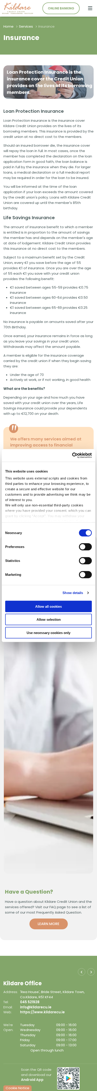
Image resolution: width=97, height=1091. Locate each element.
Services (26, 26)
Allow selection (49, 619)
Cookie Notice (17, 1088)
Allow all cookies (48, 606)
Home (8, 26)
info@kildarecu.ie (57, 1007)
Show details (72, 593)
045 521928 (51, 1002)
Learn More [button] (48, 923)
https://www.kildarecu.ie (63, 1012)
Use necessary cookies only (48, 632)
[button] (81, 972)
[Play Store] (68, 1078)
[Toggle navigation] (90, 8)
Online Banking (61, 8)
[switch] (85, 546)
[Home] (16, 8)
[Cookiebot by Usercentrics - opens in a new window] (72, 455)
